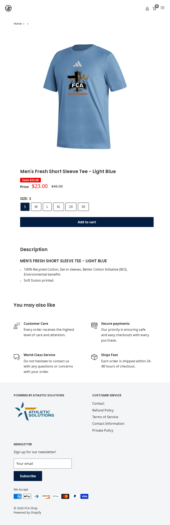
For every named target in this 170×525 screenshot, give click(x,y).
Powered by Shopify (27, 512)
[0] (154, 8)
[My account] (147, 8)
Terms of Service (105, 417)
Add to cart (87, 222)
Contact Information (108, 423)
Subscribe (28, 476)
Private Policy (102, 430)
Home (18, 24)
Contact (98, 403)
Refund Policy (103, 410)
